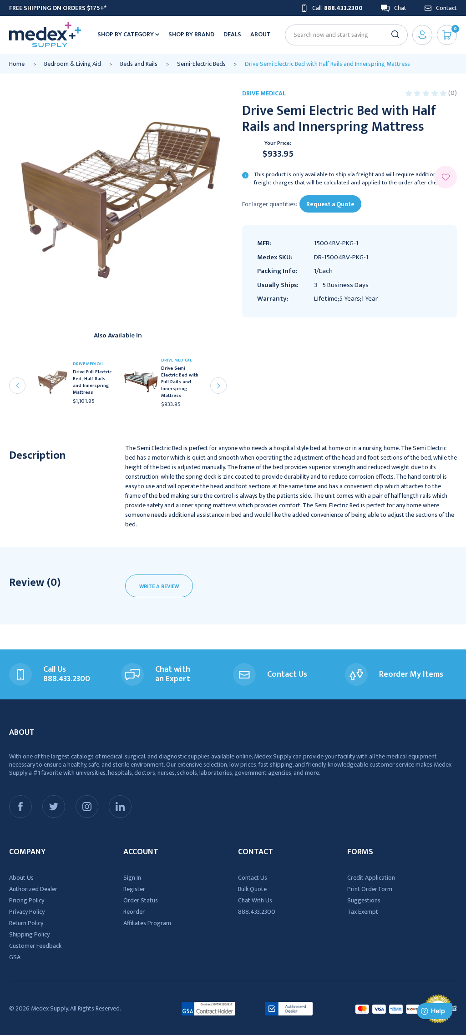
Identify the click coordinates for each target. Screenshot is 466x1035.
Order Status (140, 900)
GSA (14, 957)
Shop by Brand (191, 34)
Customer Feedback (35, 946)
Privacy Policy (27, 911)
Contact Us (252, 877)
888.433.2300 (256, 911)
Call (337, 8)
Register (134, 889)
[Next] (218, 385)
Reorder (134, 911)
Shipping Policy (29, 934)
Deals (232, 34)
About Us (21, 877)
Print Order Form (369, 889)
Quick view (56, 385)
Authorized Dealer (33, 889)
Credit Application (371, 877)
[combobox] (342, 35)
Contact (446, 8)
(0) (452, 93)
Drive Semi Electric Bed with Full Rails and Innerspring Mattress (179, 382)
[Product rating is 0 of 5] (426, 93)
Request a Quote (330, 204)
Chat (400, 8)
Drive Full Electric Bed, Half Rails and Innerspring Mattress (92, 382)
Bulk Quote (252, 889)
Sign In (132, 877)
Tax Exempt (362, 911)
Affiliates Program (147, 923)
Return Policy (26, 923)
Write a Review (159, 586)
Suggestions (363, 900)
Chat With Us (255, 900)
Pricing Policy (26, 900)
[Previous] (17, 385)
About (260, 34)
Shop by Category (126, 34)
